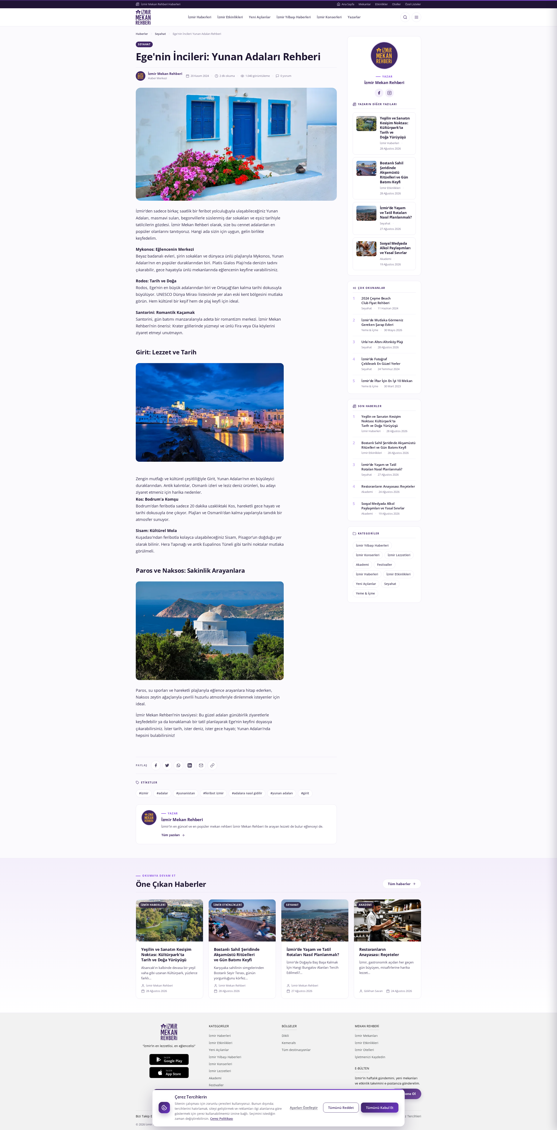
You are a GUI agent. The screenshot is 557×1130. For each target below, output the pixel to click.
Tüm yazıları (170, 835)
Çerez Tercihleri (409, 1116)
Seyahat (160, 34)
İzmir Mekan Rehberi (165, 74)
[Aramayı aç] (405, 17)
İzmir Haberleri (199, 17)
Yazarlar (354, 17)
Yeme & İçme (365, 593)
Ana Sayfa (348, 4)
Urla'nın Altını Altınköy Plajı (382, 342)
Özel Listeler (413, 4)
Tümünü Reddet (341, 1107)
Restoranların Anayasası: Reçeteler (388, 486)
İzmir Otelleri (364, 1050)
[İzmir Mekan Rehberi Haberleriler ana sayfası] (143, 17)
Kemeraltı (289, 1043)
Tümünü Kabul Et (379, 1107)
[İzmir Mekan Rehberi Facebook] (379, 93)
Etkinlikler (381, 4)
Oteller (396, 4)
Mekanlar (365, 4)
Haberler (142, 34)
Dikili (285, 1036)
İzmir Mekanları (366, 1036)
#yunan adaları (281, 793)
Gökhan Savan (373, 991)
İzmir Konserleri (329, 17)
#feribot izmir (213, 793)
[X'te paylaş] (167, 765)
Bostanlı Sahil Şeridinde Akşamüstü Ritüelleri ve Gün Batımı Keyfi (394, 172)
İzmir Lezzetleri (399, 555)
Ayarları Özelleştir (304, 1107)
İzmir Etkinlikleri (230, 17)
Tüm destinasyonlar (296, 1050)
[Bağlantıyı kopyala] (212, 765)
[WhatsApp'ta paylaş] (178, 765)
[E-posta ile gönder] (201, 765)
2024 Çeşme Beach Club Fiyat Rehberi (376, 300)
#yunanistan (185, 793)
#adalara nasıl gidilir (247, 793)
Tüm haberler (399, 884)
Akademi (362, 565)
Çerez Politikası (221, 1119)
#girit (305, 793)
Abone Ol (408, 1094)
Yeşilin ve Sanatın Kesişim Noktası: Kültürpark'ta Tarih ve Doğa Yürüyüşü (395, 128)
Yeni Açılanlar (259, 17)
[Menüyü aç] (416, 17)
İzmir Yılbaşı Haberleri (294, 17)
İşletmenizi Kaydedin (370, 1057)
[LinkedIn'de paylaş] (190, 765)
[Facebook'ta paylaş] (156, 765)
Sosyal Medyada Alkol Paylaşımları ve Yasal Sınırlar (395, 248)
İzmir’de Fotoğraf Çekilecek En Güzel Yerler (380, 361)
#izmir (143, 793)
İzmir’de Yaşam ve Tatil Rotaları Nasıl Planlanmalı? (396, 212)
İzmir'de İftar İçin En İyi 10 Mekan (387, 381)
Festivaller (384, 565)
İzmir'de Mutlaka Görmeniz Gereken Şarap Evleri (382, 322)
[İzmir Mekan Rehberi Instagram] (389, 93)
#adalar (162, 793)
